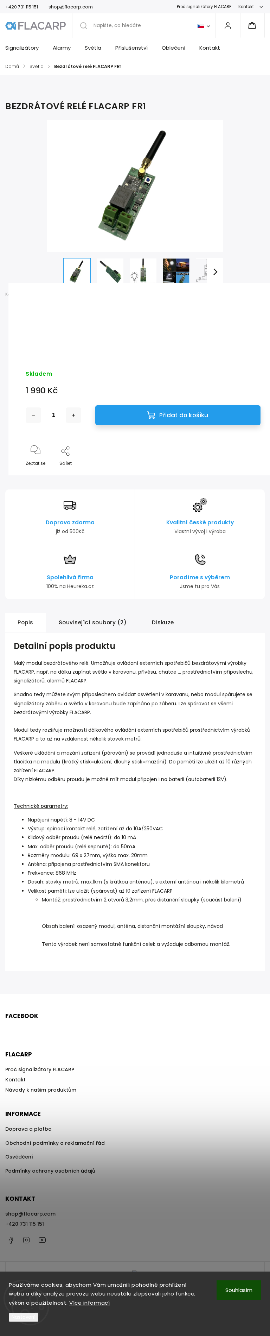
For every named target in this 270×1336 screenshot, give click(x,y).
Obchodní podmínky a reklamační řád (55, 1143)
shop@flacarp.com (30, 1213)
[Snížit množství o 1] (33, 415)
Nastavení (24, 1317)
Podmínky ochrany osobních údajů (50, 1170)
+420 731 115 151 (24, 1224)
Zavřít (249, 475)
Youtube (42, 1240)
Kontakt (246, 7)
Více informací (89, 1302)
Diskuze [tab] (163, 622)
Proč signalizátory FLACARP (204, 7)
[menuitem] (25, 48)
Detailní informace (46, 335)
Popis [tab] (25, 622)
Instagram (26, 1240)
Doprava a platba (28, 1128)
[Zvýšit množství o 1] (73, 415)
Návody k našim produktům (40, 1089)
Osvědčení (19, 1156)
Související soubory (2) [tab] (93, 622)
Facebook (10, 1240)
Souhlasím (238, 1290)
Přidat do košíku (183, 415)
